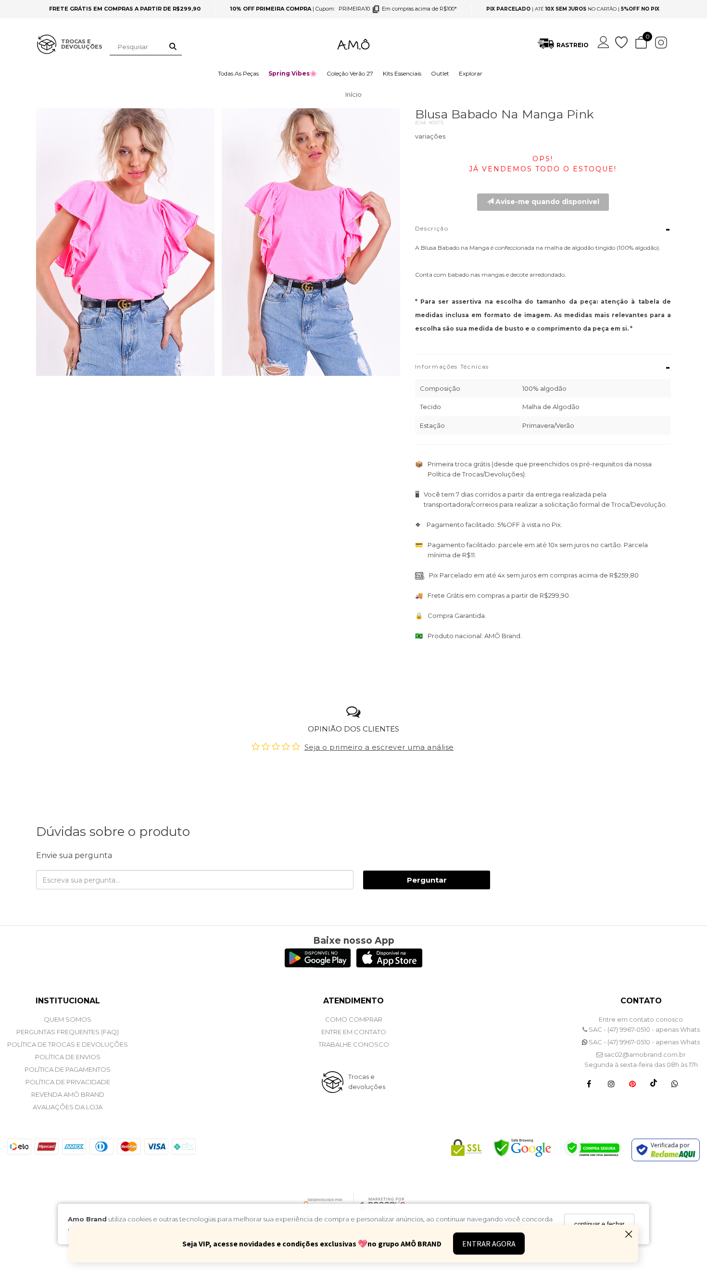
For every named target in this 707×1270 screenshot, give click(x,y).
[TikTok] (653, 1083)
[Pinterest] (632, 1083)
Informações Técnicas (543, 367)
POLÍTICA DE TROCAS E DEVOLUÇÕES (67, 1044)
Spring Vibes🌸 (292, 73)
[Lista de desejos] (622, 42)
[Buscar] (173, 46)
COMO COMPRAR (353, 1019)
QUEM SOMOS (67, 1019)
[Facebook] (589, 1083)
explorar (470, 73)
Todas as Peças (238, 73)
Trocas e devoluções (366, 1081)
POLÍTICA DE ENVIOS (68, 1057)
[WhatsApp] (675, 1083)
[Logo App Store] (389, 965)
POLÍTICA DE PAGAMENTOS (68, 1069)
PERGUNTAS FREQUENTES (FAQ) (67, 1032)
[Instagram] (611, 1083)
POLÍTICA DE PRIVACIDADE (67, 1082)
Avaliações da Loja (67, 1107)
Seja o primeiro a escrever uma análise (379, 747)
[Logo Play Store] (317, 965)
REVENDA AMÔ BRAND (67, 1094)
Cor (543, 138)
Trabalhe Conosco (353, 1044)
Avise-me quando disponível (546, 201)
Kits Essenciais (402, 73)
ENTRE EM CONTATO (353, 1032)
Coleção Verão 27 (350, 73)
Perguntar (427, 880)
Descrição (543, 229)
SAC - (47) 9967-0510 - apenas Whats (643, 1029)
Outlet (440, 73)
